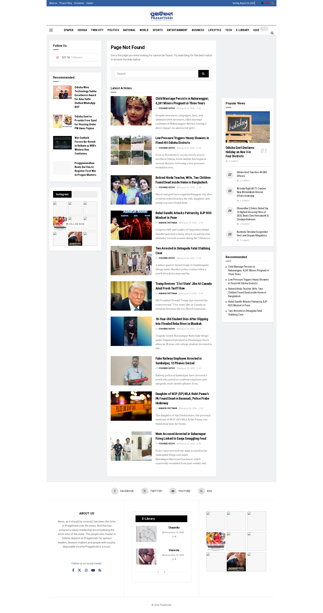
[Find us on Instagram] (86, 570)
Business (198, 30)
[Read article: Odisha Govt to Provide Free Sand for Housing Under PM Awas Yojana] (62, 121)
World (144, 30)
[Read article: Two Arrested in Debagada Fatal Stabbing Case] (131, 260)
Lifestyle (214, 30)
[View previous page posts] (158, 571)
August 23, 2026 (187, 108)
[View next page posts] (164, 571)
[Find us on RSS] (273, 3)
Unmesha (174, 550)
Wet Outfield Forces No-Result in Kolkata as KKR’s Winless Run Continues (85, 145)
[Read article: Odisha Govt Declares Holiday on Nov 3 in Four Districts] (248, 127)
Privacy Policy (65, 3)
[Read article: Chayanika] (147, 534)
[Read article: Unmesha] (147, 556)
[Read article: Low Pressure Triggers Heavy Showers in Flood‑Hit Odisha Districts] (131, 150)
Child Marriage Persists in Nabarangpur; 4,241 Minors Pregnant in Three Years (248, 270)
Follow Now (76, 224)
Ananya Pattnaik (168, 223)
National (129, 30)
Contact (89, 3)
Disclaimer (79, 3)
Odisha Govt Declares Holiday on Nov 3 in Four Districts (240, 152)
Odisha (82, 30)
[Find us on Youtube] (267, 3)
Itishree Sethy (167, 108)
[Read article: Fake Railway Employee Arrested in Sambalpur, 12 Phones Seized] (131, 370)
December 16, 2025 (174, 532)
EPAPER (68, 30)
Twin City (97, 30)
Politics (113, 30)
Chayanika (173, 527)
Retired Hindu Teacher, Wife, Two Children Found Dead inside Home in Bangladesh (247, 292)
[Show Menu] (51, 30)
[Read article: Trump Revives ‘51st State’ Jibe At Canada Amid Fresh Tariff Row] (131, 296)
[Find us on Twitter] (262, 3)
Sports (158, 30)
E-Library (242, 30)
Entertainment (177, 30)
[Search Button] (272, 32)
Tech (228, 30)
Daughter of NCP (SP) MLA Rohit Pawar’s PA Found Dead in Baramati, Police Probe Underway (182, 398)
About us (53, 3)
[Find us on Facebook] (258, 3)
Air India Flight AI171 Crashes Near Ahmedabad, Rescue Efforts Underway (251, 192)
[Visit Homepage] (161, 16)
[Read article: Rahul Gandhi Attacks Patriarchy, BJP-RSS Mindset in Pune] (131, 225)
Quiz (256, 30)
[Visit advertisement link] (248, 67)
